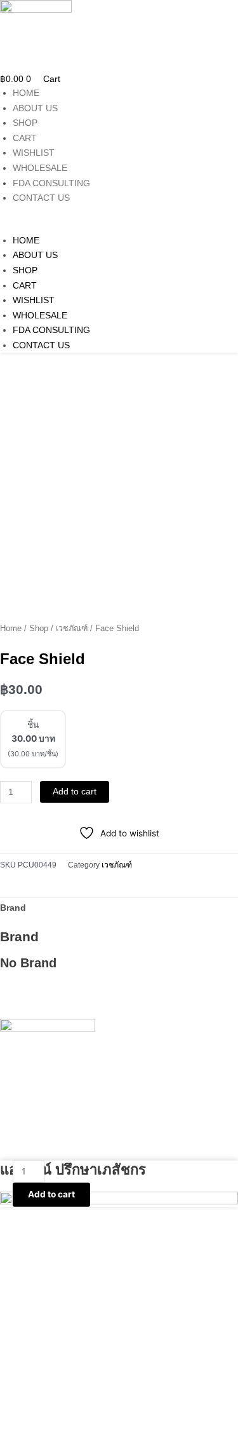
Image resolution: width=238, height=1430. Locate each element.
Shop (25, 123)
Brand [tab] (13, 908)
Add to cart (74, 791)
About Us (35, 108)
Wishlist (34, 153)
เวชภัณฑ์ (72, 628)
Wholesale (40, 168)
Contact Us (41, 198)
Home (26, 93)
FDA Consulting (51, 183)
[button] (119, 226)
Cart (25, 138)
